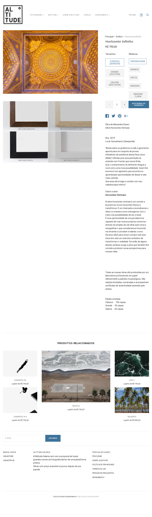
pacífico (76, 406)
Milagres (132, 417)
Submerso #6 (20, 380)
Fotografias (36, 15)
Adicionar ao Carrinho (138, 104)
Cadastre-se (9, 460)
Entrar (132, 15)
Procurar (97, 456)
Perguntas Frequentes (103, 473)
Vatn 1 (132, 380)
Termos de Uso (99, 469)
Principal (109, 36)
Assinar (53, 438)
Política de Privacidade (103, 465)
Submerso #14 (20, 417)
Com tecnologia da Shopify (88, 497)
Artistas (52, 15)
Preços (87, 15)
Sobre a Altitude (71, 15)
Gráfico (119, 36)
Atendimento (101, 15)
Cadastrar (8, 456)
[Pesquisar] (147, 15)
